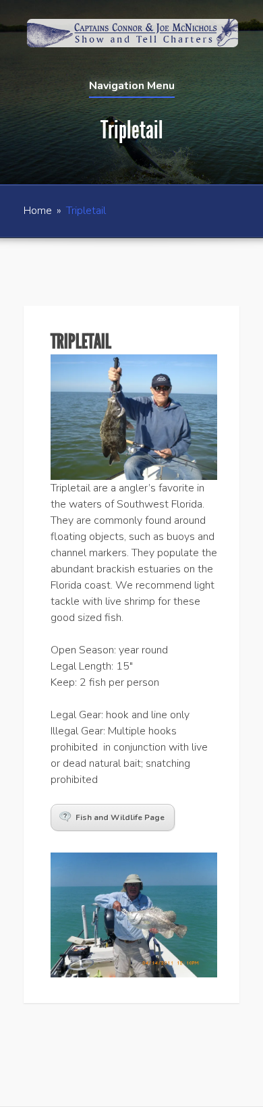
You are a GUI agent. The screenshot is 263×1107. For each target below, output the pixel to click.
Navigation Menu (132, 86)
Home (38, 210)
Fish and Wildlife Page (120, 817)
